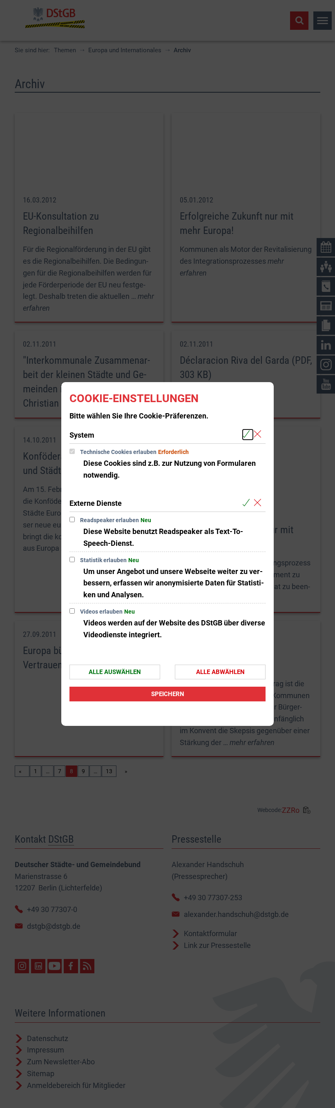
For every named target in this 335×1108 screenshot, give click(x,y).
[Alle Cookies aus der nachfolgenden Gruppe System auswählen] (248, 434)
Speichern (167, 694)
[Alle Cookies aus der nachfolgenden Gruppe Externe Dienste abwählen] (259, 503)
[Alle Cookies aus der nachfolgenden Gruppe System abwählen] (259, 434)
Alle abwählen (220, 672)
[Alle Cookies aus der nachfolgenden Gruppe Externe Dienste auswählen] (248, 503)
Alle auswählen (115, 672)
